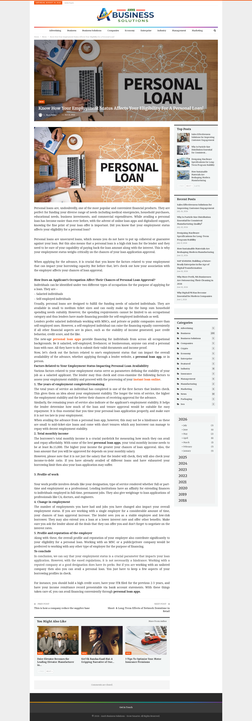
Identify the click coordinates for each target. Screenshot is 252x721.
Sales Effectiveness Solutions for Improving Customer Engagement (203, 137)
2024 (182, 463)
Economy (130, 30)
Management (179, 30)
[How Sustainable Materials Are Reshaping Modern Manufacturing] (183, 175)
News (42, 102)
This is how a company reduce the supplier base (62, 608)
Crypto (184, 348)
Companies (113, 30)
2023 (182, 469)
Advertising (55, 30)
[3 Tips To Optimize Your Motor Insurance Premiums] (146, 640)
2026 (182, 419)
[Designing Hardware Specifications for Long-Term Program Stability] (183, 162)
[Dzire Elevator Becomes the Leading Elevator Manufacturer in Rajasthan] (58, 640)
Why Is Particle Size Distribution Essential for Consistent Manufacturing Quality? (194, 220)
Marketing (197, 30)
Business (71, 30)
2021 (182, 482)
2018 (182, 500)
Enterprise (146, 30)
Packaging (186, 399)
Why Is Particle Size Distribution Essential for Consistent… (201, 150)
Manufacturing (189, 384)
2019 (182, 494)
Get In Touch (69, 3)
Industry (161, 30)
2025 (182, 457)
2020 (182, 488)
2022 (182, 475)
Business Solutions (91, 30)
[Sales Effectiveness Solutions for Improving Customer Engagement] (183, 137)
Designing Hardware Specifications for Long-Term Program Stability (203, 162)
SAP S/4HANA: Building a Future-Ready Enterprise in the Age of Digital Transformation (194, 264)
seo (183, 404)
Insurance (186, 373)
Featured (185, 363)
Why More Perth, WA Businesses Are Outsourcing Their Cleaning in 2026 (195, 280)
